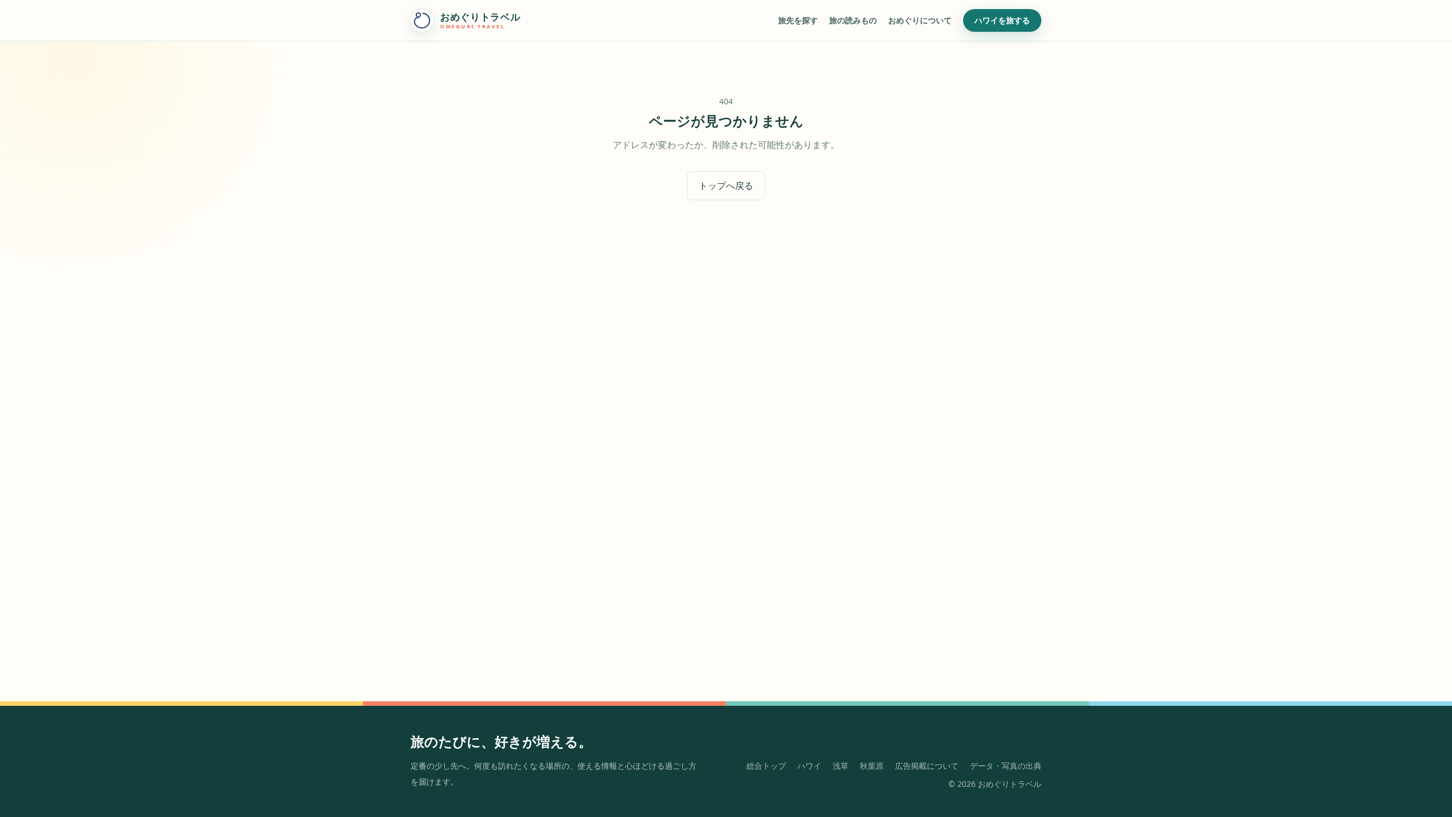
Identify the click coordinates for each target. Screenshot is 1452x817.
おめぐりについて (920, 20)
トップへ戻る (726, 185)
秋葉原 (872, 765)
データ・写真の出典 (1005, 765)
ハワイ (809, 765)
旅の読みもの (853, 20)
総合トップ (766, 765)
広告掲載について (927, 765)
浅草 (841, 765)
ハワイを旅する (1002, 20)
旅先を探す (798, 20)
